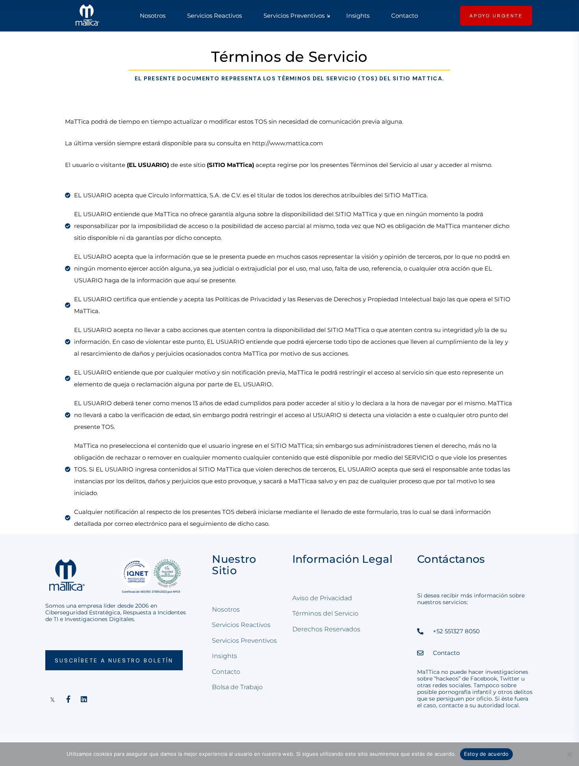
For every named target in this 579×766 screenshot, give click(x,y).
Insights (224, 656)
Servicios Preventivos (244, 640)
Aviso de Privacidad (322, 598)
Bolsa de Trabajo (237, 687)
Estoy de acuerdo (486, 754)
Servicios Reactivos (241, 625)
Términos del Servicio (325, 613)
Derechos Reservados (326, 629)
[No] (569, 754)
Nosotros (226, 609)
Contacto (226, 671)
